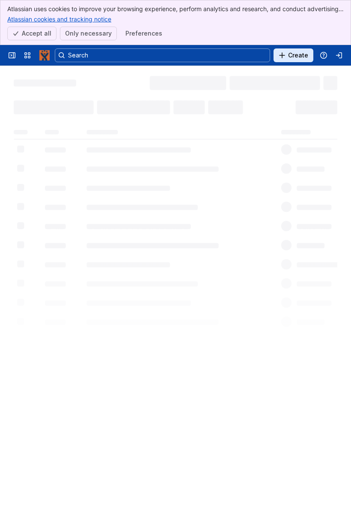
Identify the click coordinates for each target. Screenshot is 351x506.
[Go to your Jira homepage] (44, 55)
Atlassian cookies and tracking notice (59, 19)
